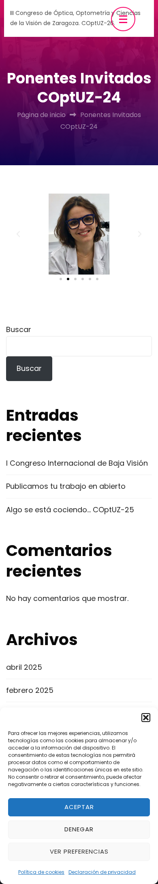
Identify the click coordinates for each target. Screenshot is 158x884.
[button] (146, 718)
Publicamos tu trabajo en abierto (66, 486)
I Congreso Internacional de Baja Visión (77, 463)
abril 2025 (24, 667)
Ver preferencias (79, 851)
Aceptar (79, 807)
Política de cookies (41, 872)
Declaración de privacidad (102, 872)
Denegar (79, 829)
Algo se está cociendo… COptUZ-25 (70, 510)
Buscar (18, 329)
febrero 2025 (29, 690)
